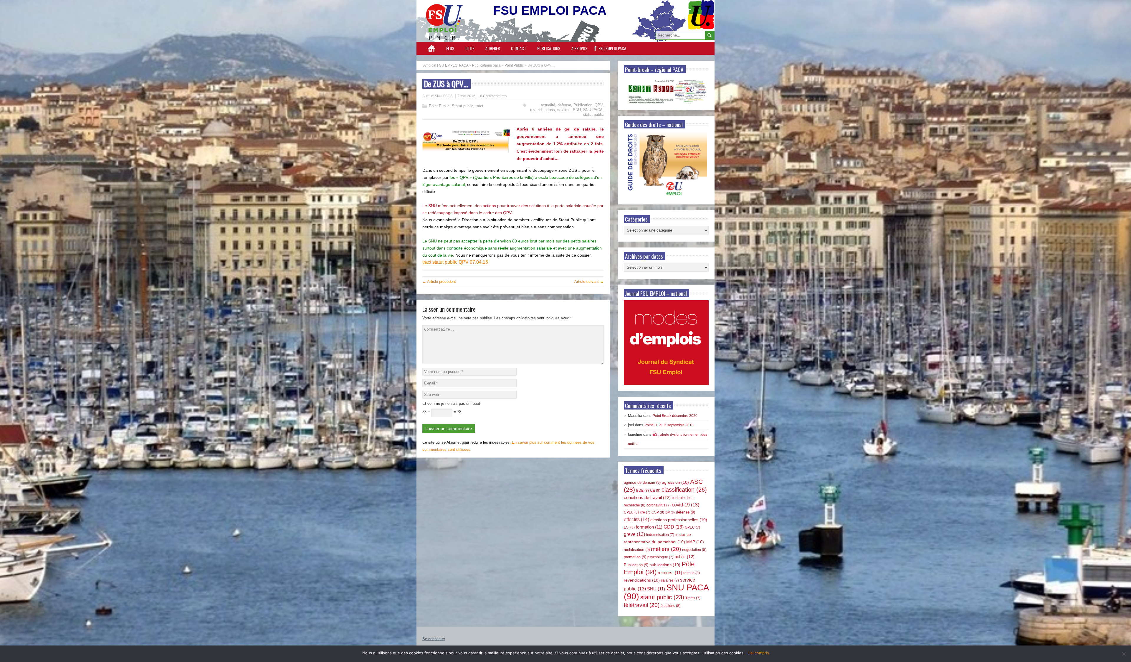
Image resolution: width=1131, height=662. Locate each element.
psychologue (660, 557)
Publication (582, 105)
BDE (642, 490)
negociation (694, 550)
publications (664, 564)
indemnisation (660, 534)
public (684, 556)
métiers (666, 549)
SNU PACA (444, 96)
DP (670, 512)
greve (634, 534)
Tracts (692, 598)
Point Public (439, 106)
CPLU (631, 512)
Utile (469, 48)
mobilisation (637, 549)
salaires (564, 110)
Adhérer (492, 48)
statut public (593, 114)
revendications (542, 110)
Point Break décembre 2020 (675, 416)
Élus (450, 48)
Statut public (462, 106)
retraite (691, 573)
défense (564, 105)
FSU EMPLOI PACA (612, 48)
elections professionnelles (678, 519)
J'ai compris (758, 653)
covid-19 (685, 504)
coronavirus (658, 505)
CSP (658, 512)
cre (645, 512)
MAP (695, 541)
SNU (577, 110)
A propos (579, 48)
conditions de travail (647, 497)
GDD (674, 526)
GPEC (692, 527)
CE (655, 490)
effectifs (636, 519)
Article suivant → (589, 281)
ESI (629, 527)
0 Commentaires (493, 96)
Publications (548, 48)
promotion (635, 557)
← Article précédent (439, 281)
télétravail (641, 605)
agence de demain (642, 482)
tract (479, 106)
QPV (599, 105)
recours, (670, 572)
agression (675, 482)
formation (649, 527)
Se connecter (433, 639)
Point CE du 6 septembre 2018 (669, 425)
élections (670, 606)
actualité (548, 105)
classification (684, 489)
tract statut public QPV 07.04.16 (455, 262)
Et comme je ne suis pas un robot (451, 403)
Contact (518, 48)
